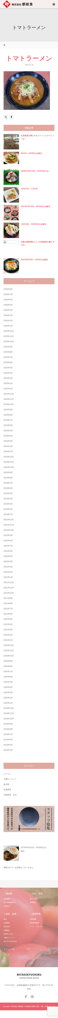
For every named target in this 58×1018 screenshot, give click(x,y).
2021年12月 (9, 582)
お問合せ (7, 906)
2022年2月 (8, 572)
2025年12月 (9, 331)
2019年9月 (8, 724)
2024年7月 (8, 420)
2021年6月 (8, 614)
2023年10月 (9, 467)
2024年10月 (9, 404)
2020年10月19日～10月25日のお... (35, 171)
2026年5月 (8, 305)
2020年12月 (9, 645)
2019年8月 (8, 729)
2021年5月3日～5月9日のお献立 (34, 259)
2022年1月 (8, 577)
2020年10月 (9, 656)
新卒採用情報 (34, 923)
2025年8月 (8, 352)
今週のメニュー (10, 779)
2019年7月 (8, 734)
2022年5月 (8, 556)
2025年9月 (8, 347)
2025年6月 (8, 362)
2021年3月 (8, 630)
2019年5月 (8, 745)
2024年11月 (9, 399)
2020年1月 (8, 703)
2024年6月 (8, 425)
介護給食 (7, 930)
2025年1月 (8, 389)
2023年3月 (8, 504)
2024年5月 (8, 431)
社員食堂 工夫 (10, 795)
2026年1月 (8, 326)
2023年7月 (8, 483)
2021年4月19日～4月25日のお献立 (35, 206)
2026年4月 (8, 310)
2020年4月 (8, 687)
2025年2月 (8, 383)
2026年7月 (8, 294)
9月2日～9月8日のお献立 (31, 153)
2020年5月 (8, 682)
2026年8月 (8, 289)
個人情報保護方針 (10, 902)
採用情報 (33, 919)
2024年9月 (8, 410)
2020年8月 (8, 666)
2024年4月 (8, 436)
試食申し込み (8, 934)
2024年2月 (8, 446)
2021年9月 (8, 598)
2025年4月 (8, 373)
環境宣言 (33, 902)
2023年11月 (9, 462)
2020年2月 (8, 698)
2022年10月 (9, 530)
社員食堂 (7, 789)
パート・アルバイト (37, 926)
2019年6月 (8, 740)
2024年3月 (8, 441)
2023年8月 (8, 478)
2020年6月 (8, 677)
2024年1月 (8, 451)
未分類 (6, 784)
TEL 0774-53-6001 (10, 941)
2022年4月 (8, 561)
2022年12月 (9, 520)
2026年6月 (8, 300)
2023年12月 (9, 457)
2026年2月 (8, 321)
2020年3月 (8, 692)
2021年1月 (8, 640)
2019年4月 (8, 750)
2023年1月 (8, 514)
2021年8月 (8, 603)
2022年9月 (8, 535)
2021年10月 (9, 593)
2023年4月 (8, 499)
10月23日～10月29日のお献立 (33, 224)
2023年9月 (8, 472)
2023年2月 (8, 509)
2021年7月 (8, 609)
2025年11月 (9, 336)
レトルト (7, 774)
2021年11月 (9, 588)
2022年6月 (8, 551)
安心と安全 (34, 899)
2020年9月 (8, 661)
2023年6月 (8, 488)
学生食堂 (7, 926)
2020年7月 (8, 671)
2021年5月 (8, 619)
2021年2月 (8, 635)
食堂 (5, 919)
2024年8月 (8, 415)
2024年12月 (9, 394)
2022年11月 (9, 525)
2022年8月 (8, 541)
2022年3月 (8, 567)
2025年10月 (9, 341)
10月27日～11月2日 (29, 188)
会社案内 (7, 899)
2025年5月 (8, 368)
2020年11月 (9, 650)
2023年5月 (8, 493)
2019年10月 (9, 719)
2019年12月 (9, 708)
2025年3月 (8, 378)
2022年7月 (8, 546)
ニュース (7, 954)
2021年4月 (8, 624)
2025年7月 (8, 357)
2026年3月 (8, 315)
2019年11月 (9, 713)
